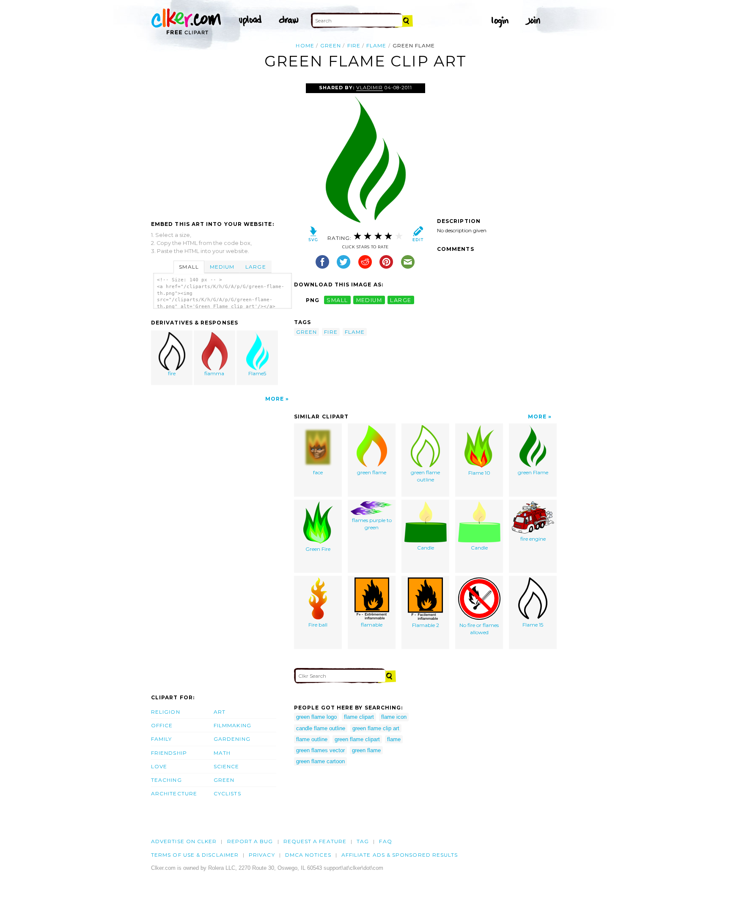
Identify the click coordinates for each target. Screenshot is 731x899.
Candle (425, 547)
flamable (371, 624)
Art (219, 712)
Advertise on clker (184, 841)
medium (369, 300)
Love (159, 766)
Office (162, 725)
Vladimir (369, 88)
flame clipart (359, 717)
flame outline (311, 739)
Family (161, 739)
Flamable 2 (425, 625)
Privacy (262, 855)
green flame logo (316, 717)
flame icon (394, 717)
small (337, 300)
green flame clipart (357, 739)
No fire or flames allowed (479, 628)
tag (363, 841)
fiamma (214, 373)
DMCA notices (308, 855)
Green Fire (317, 549)
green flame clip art (375, 728)
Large (255, 267)
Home (305, 45)
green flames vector (320, 750)
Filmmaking (232, 725)
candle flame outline (320, 728)
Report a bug (250, 841)
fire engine (533, 539)
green (330, 45)
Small (188, 267)
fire (353, 45)
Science (226, 766)
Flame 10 (479, 473)
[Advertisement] (222, 147)
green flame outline (425, 476)
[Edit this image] (417, 235)
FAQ (385, 841)
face (318, 472)
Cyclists (227, 793)
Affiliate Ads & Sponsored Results (399, 855)
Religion (165, 712)
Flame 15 (532, 624)
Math (222, 753)
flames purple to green (372, 524)
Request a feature (314, 841)
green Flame (533, 472)
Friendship (169, 753)
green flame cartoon (320, 761)
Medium (222, 267)
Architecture (174, 793)
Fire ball (317, 624)
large (400, 300)
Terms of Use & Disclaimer (195, 855)
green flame (371, 472)
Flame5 (257, 373)
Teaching (166, 780)
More (274, 399)
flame (376, 45)
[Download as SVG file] (313, 235)
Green (224, 780)
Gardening (232, 739)
